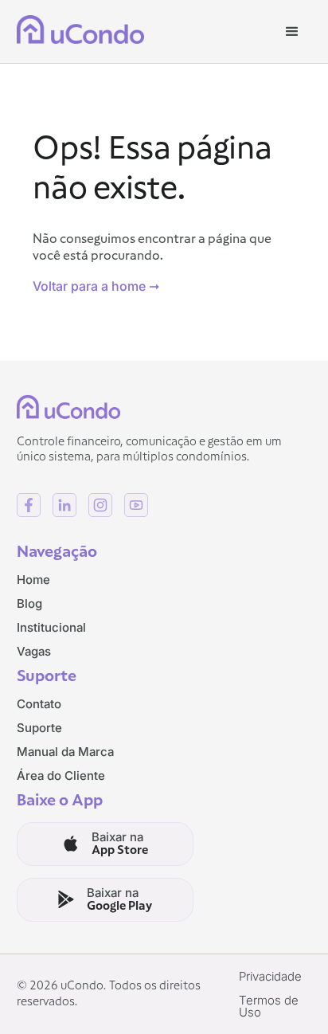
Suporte (39, 728)
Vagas (34, 651)
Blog (29, 603)
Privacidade (270, 976)
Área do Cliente (61, 775)
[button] (292, 32)
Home (33, 580)
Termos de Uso (269, 1006)
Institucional (51, 627)
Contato (39, 704)
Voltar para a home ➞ (96, 286)
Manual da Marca (65, 752)
